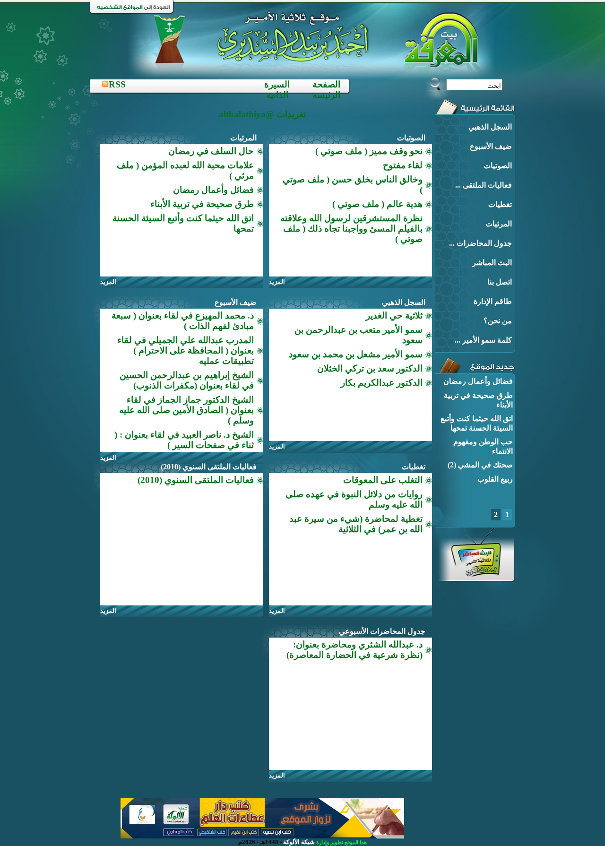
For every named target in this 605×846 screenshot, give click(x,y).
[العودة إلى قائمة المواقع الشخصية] (132, 12)
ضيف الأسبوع (491, 146)
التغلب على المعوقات (383, 480)
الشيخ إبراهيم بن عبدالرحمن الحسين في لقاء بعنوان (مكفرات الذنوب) (187, 380)
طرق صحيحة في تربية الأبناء (202, 204)
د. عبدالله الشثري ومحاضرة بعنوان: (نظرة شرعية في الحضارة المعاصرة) (354, 649)
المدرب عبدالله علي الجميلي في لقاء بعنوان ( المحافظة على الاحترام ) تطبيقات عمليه (185, 350)
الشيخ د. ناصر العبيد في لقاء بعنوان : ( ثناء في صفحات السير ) (184, 440)
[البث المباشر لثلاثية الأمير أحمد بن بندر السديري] (475, 579)
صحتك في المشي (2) (480, 465)
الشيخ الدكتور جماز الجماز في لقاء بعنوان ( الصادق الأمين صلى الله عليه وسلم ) (186, 410)
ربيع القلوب (495, 479)
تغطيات (500, 204)
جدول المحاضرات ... (480, 243)
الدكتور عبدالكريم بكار (382, 383)
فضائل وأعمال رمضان (478, 381)
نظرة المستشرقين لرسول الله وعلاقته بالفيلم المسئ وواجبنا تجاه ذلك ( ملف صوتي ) (351, 228)
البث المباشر (492, 263)
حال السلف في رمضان (211, 151)
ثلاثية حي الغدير (394, 315)
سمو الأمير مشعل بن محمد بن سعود (356, 354)
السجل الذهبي (490, 127)
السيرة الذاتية (277, 89)
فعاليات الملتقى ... (483, 185)
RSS (117, 84)
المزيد (277, 281)
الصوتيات (498, 166)
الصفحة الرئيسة (326, 89)
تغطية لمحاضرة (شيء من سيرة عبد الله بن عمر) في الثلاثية (356, 524)
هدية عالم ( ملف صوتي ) (377, 204)
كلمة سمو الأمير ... (483, 340)
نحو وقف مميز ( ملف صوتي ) (369, 151)
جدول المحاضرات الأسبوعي (382, 631)
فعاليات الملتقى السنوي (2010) (209, 467)
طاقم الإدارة (493, 301)
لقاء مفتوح (403, 165)
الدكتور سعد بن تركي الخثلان (370, 368)
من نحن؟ (498, 321)
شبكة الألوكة (299, 842)
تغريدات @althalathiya (262, 114)
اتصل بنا (499, 282)
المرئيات (498, 224)
